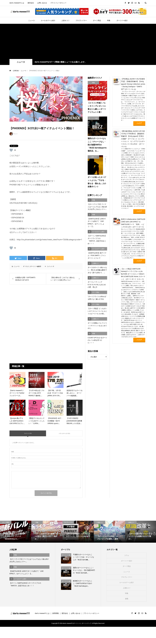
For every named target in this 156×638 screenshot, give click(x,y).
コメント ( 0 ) (28, 433)
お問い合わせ (42, 3)
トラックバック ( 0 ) (64, 433)
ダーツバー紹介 (122, 20)
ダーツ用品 (97, 20)
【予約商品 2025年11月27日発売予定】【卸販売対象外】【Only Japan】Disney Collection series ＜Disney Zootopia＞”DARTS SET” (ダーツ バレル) (133, 84)
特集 (108, 20)
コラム (126, 555)
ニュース (31, 20)
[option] (15, 532)
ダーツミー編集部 (35, 266)
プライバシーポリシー (58, 3)
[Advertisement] (78, 42)
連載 (126, 599)
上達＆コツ (65, 20)
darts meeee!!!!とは (16, 3)
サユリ (27, 266)
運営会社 (31, 3)
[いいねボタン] (11, 150)
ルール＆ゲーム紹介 (48, 20)
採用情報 (55, 613)
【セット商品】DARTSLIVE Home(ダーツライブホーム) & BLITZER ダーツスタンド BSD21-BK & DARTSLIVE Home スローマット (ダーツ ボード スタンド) (133, 274)
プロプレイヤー (81, 20)
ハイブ (139, 123)
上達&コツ (126, 588)
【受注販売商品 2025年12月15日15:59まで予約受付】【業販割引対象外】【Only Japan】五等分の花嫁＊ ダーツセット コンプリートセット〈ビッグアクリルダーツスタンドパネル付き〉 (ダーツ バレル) (133, 138)
